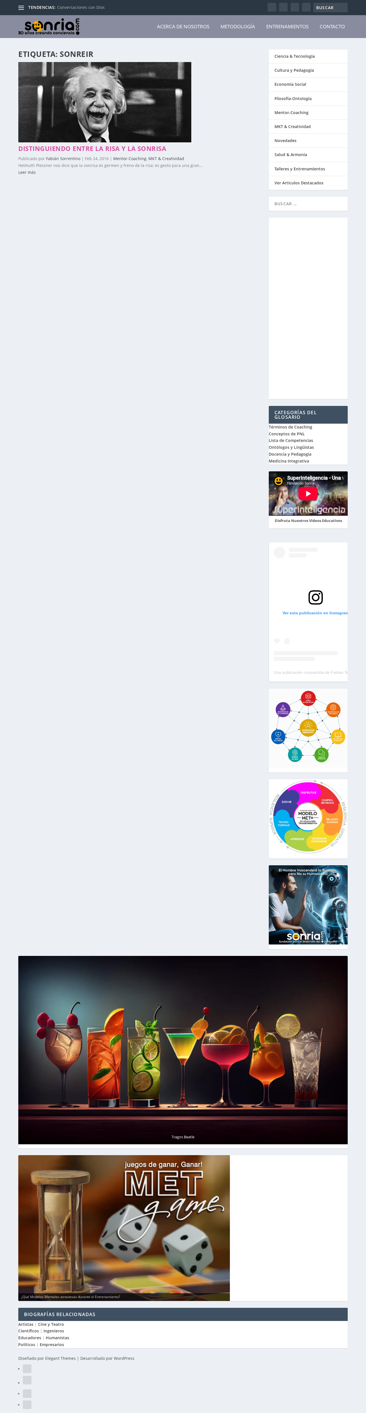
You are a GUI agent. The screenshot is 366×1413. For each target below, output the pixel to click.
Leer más (27, 172)
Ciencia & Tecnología (294, 56)
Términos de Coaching (290, 427)
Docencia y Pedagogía (290, 454)
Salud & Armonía (290, 154)
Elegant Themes (60, 1358)
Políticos (26, 1344)
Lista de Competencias (291, 440)
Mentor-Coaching (129, 158)
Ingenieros (53, 1331)
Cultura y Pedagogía (294, 70)
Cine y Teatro (51, 1324)
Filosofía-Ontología (293, 98)
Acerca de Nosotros (183, 26)
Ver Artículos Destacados (298, 183)
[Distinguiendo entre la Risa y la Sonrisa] (104, 141)
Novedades (285, 140)
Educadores (29, 1337)
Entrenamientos (287, 26)
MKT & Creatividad (166, 158)
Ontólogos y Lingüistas (291, 447)
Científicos (28, 1331)
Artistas (25, 1324)
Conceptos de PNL (287, 434)
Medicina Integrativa (289, 461)
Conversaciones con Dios (81, 7)
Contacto (332, 26)
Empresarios (52, 1344)
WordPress (124, 1358)
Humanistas (57, 1337)
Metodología (237, 26)
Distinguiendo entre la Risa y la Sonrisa (92, 148)
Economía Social (290, 84)
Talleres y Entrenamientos (299, 169)
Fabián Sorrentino (63, 158)
